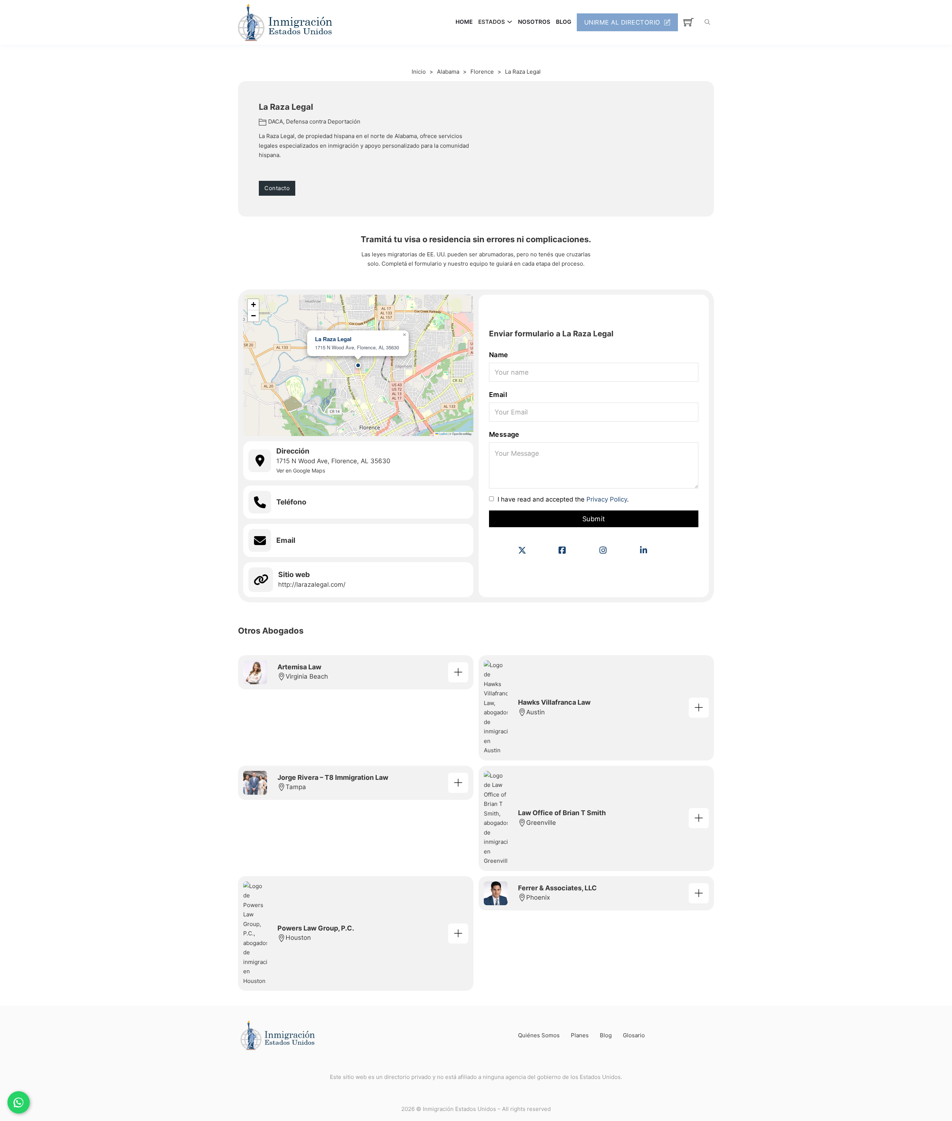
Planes (580, 1035)
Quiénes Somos (539, 1035)
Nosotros (534, 21)
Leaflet (442, 434)
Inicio (419, 71)
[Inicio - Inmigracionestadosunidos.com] (285, 22)
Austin (535, 712)
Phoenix (538, 897)
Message (504, 434)
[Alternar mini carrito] (689, 22)
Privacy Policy (606, 499)
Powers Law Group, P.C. (315, 928)
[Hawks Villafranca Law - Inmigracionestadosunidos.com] (699, 708)
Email (498, 394)
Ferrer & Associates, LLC (557, 888)
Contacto (277, 188)
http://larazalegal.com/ (311, 584)
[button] (358, 365)
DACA (275, 121)
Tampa (296, 787)
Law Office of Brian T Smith (562, 813)
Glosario (634, 1035)
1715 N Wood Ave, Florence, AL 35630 (333, 461)
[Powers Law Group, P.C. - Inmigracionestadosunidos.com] (458, 933)
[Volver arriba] (926, 1099)
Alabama (448, 71)
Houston (298, 937)
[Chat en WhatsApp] (18, 1102)
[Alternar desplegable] (509, 22)
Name (498, 355)
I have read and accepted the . (563, 499)
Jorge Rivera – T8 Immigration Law (332, 777)
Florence (482, 71)
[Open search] (707, 22)
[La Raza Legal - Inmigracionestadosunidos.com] (458, 672)
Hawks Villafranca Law (554, 702)
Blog (563, 21)
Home (464, 21)
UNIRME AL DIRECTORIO (622, 22)
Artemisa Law (299, 667)
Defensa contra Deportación (323, 121)
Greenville (541, 822)
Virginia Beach (307, 676)
